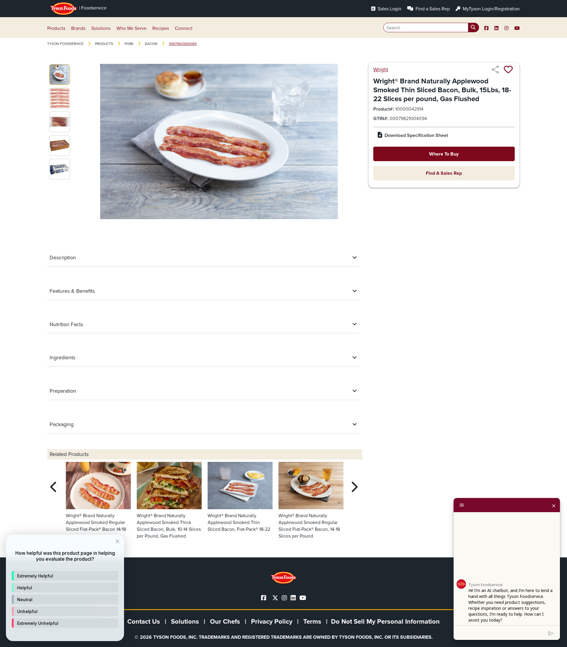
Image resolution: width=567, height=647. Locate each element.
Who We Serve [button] (131, 28)
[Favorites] (508, 69)
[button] (65, 575)
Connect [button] (184, 28)
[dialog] (65, 588)
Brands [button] (78, 28)
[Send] (551, 633)
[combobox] (431, 27)
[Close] (553, 505)
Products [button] (56, 28)
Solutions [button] (100, 28)
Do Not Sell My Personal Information (385, 621)
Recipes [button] (160, 28)
